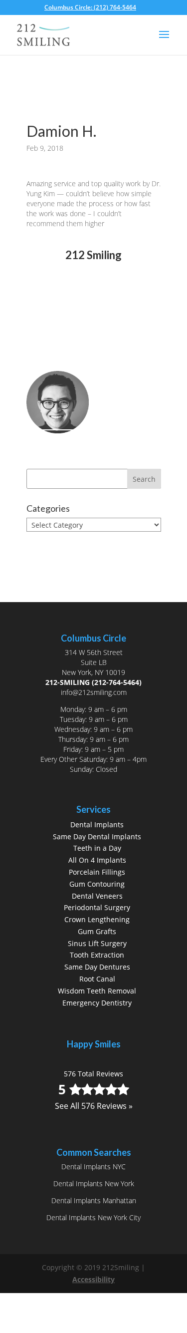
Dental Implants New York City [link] (93, 1217)
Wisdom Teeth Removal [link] (97, 991)
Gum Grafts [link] (97, 931)
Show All (49, 543)
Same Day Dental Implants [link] (97, 836)
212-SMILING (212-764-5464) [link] (93, 682)
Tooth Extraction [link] (97, 955)
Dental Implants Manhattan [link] (93, 1200)
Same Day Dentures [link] (97, 967)
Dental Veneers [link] (97, 896)
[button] (164, 41)
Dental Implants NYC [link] (93, 1166)
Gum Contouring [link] (97, 884)
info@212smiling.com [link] (94, 692)
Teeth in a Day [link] (97, 848)
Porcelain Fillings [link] (97, 872)
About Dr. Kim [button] (69, 445)
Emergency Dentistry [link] (97, 1002)
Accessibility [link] (93, 1279)
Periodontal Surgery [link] (97, 907)
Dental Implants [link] (97, 824)
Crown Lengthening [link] (97, 919)
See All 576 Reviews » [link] (94, 311)
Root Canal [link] (97, 979)
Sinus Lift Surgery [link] (97, 943)
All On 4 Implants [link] (97, 860)
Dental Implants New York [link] (93, 1183)
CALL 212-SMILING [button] (80, 345)
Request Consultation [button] (86, 362)
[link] (93, 7)
